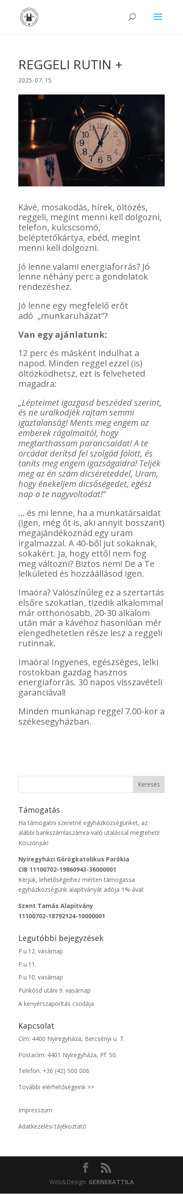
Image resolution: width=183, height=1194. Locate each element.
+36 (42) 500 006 (66, 1071)
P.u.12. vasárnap (40, 951)
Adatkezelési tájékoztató (52, 1126)
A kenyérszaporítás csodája (56, 1003)
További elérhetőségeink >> (56, 1087)
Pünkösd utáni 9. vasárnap (54, 990)
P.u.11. (27, 964)
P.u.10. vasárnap (40, 977)
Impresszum (35, 1110)
